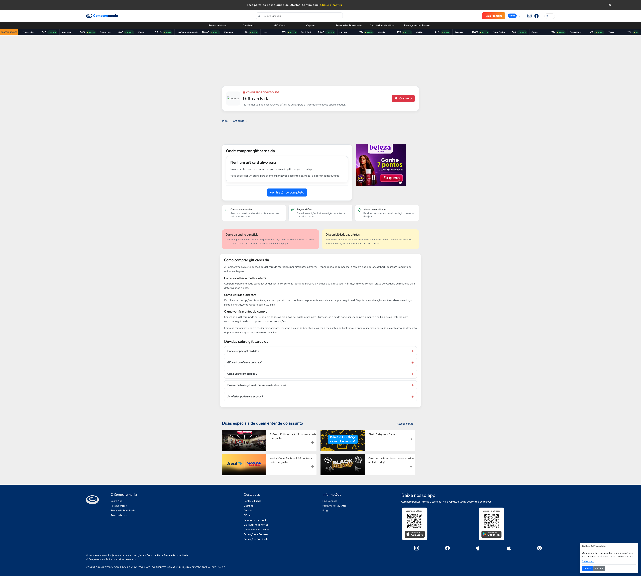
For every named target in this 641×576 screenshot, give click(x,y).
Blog (325, 510)
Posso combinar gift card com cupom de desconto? (256, 385)
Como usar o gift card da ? (242, 374)
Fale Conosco (330, 501)
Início (225, 121)
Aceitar (587, 568)
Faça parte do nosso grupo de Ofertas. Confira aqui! (283, 5)
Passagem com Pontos (417, 25)
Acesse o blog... (406, 424)
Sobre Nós (116, 501)
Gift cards (238, 121)
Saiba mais (588, 561)
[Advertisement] (320, 61)
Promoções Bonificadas (349, 25)
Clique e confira (331, 5)
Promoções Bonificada (256, 539)
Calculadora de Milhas (382, 25)
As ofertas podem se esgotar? (245, 396)
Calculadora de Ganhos (256, 529)
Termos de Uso (119, 515)
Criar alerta (405, 98)
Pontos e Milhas (218, 25)
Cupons (310, 25)
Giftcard (248, 515)
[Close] (635, 546)
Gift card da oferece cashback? (245, 362)
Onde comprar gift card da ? (243, 351)
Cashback (248, 25)
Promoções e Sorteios (256, 534)
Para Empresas (119, 505)
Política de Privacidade (123, 510)
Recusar (599, 568)
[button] (513, 16)
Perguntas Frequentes (334, 505)
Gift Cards (280, 25)
